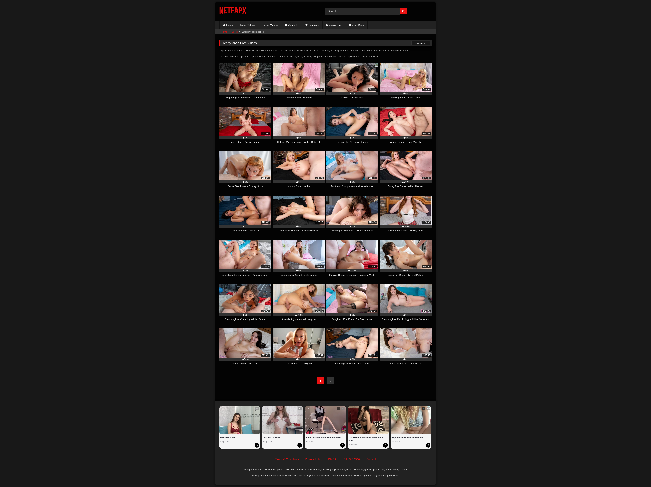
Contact (371, 459)
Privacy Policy (313, 459)
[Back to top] (640, 477)
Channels (293, 25)
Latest (234, 32)
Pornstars (314, 25)
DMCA (332, 459)
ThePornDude (356, 25)
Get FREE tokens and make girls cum (366, 439)
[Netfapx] (232, 11)
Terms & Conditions (287, 459)
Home (229, 25)
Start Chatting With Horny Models (323, 437)
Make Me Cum (227, 437)
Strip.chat (224, 442)
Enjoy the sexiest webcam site (407, 437)
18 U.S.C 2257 (351, 459)
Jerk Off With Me (271, 437)
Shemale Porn (333, 25)
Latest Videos (247, 25)
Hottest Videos (270, 25)
